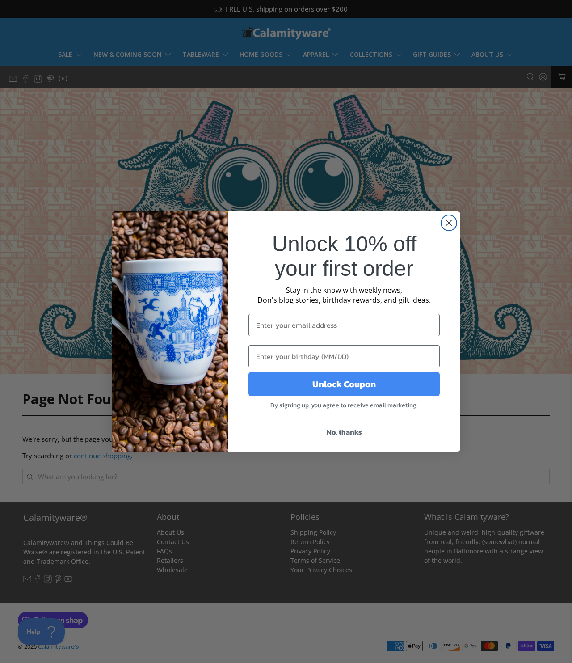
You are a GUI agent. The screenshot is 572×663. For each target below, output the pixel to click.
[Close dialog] (449, 223)
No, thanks (344, 432)
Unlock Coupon (344, 384)
